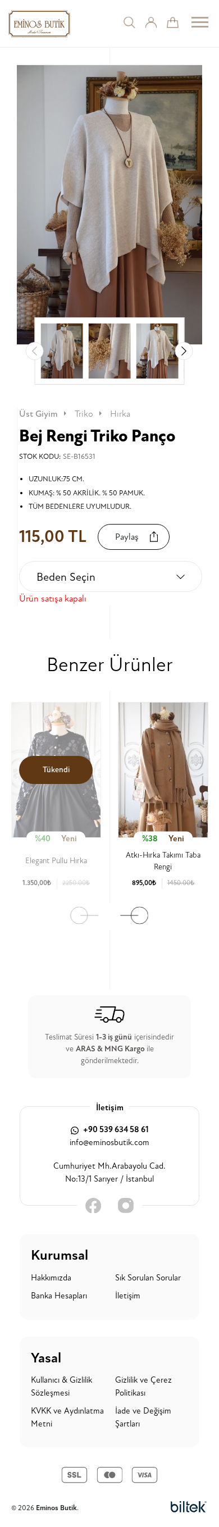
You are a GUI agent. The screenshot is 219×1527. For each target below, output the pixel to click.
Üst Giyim (38, 414)
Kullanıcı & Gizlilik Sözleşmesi (61, 1386)
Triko (84, 414)
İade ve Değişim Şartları (143, 1417)
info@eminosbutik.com (109, 1142)
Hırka (120, 414)
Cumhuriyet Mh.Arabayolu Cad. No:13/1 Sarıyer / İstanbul (109, 1172)
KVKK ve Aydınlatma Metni (67, 1417)
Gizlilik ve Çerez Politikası (143, 1386)
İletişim (127, 1296)
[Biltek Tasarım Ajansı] (188, 1507)
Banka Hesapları (59, 1296)
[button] (184, 351)
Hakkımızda (51, 1278)
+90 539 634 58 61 (115, 1129)
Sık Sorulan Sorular (148, 1278)
